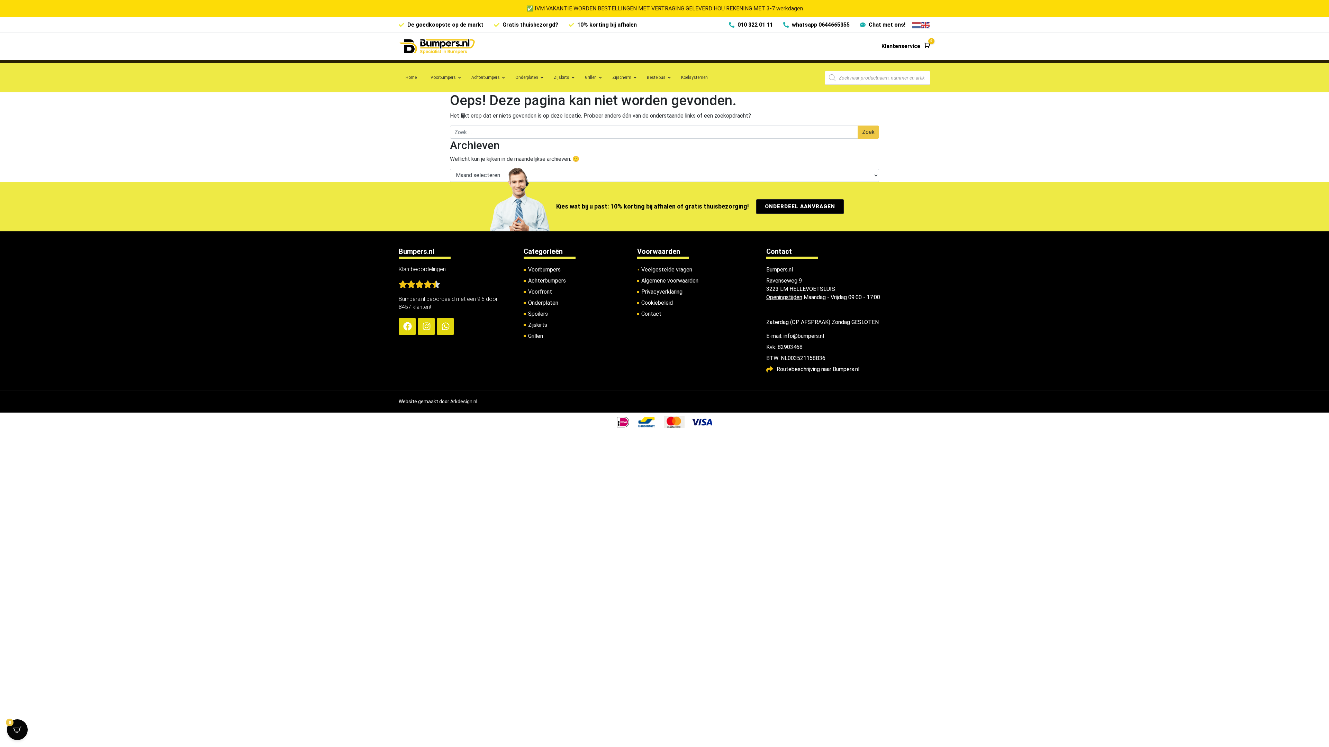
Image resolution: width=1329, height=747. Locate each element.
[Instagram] (426, 326)
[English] (925, 24)
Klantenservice (901, 46)
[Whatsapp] (445, 326)
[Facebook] (407, 326)
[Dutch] (916, 24)
